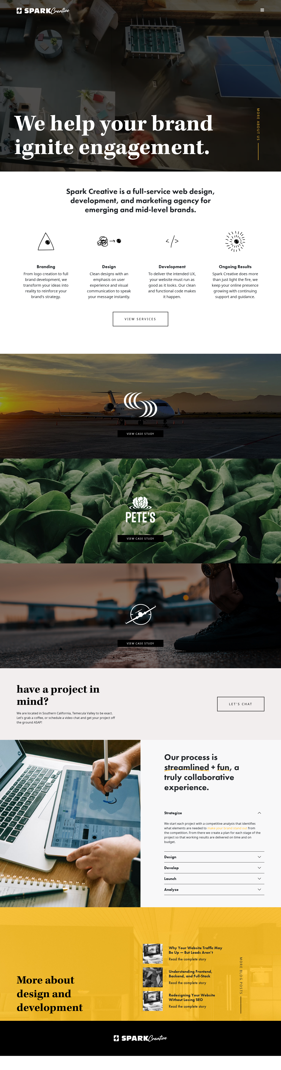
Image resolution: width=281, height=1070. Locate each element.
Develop (171, 867)
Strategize (173, 812)
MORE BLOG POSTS (241, 976)
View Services (140, 319)
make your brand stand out (227, 828)
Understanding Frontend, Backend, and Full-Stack (190, 974)
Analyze (171, 889)
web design (192, 191)
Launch (170, 878)
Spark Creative (43, 11)
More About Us (258, 124)
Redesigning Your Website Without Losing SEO (192, 997)
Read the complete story (187, 959)
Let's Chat (241, 704)
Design (170, 856)
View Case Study (140, 434)
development (93, 200)
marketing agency (167, 200)
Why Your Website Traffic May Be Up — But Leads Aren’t (195, 950)
